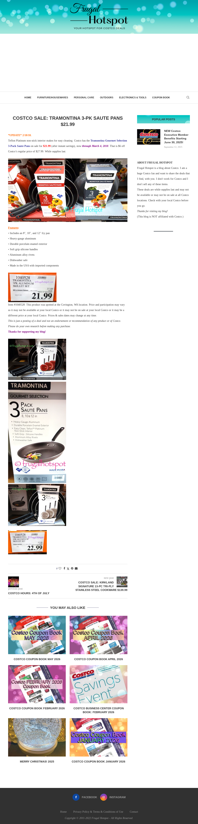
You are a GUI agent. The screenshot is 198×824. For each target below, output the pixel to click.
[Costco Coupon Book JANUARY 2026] (98, 737)
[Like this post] (60, 568)
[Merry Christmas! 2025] (37, 737)
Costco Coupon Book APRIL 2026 (98, 659)
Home (27, 97)
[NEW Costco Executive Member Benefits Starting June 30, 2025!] (148, 137)
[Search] (188, 97)
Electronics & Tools (132, 97)
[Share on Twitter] (68, 568)
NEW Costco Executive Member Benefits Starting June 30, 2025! (176, 136)
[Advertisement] (99, 63)
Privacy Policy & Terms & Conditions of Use (98, 811)
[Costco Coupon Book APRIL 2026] (98, 635)
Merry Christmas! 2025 (37, 761)
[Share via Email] (76, 568)
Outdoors (106, 97)
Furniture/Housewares (52, 97)
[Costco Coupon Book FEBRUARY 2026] (37, 684)
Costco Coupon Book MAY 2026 (37, 659)
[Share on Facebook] (64, 568)
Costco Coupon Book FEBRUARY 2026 (37, 708)
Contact (134, 811)
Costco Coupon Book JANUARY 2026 (98, 761)
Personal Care (84, 97)
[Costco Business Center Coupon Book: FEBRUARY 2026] (98, 684)
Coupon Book (161, 97)
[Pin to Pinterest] (72, 568)
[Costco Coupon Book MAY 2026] (37, 635)
